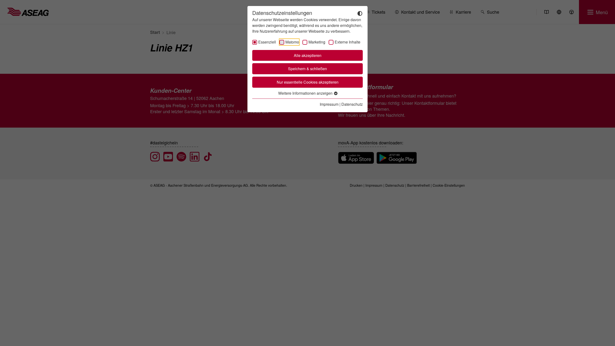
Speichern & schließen (307, 68)
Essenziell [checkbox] (267, 42)
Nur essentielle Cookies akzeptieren (307, 82)
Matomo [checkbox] (292, 42)
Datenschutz (352, 104)
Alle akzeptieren (307, 55)
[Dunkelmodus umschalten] (360, 13)
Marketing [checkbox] (316, 42)
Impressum (329, 104)
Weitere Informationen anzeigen (305, 93)
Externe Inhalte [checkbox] (347, 42)
